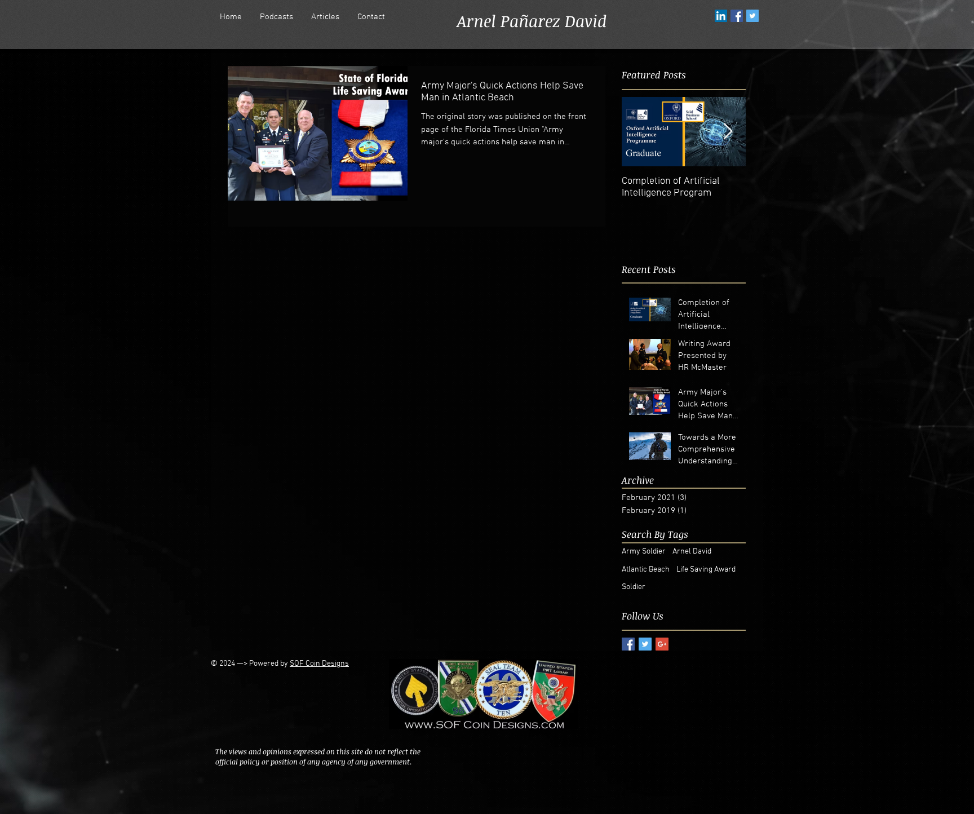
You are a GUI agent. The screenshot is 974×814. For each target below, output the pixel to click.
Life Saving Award (706, 569)
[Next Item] (728, 131)
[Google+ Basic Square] (662, 644)
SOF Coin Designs (319, 664)
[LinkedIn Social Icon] (721, 16)
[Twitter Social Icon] (752, 16)
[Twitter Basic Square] (645, 644)
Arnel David (691, 551)
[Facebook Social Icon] (736, 16)
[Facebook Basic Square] (628, 644)
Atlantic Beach (646, 569)
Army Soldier (644, 551)
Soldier (633, 587)
